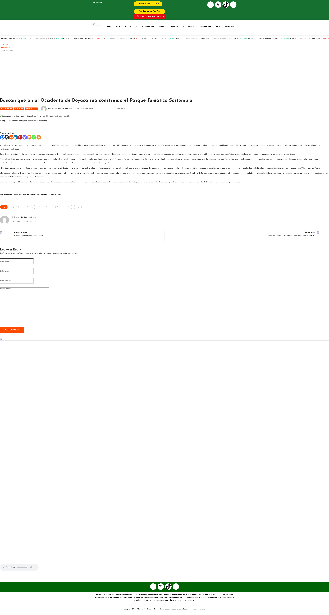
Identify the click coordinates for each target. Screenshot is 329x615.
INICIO (109, 27)
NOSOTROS (121, 27)
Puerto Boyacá (177, 27)
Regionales (31, 108)
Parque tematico (64, 207)
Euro (154, 38)
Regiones (192, 27)
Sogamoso (205, 27)
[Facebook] (210, 4)
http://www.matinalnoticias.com (24, 221)
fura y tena (26, 207)
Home (5, 45)
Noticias (19, 108)
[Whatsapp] (233, 4)
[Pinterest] (20, 137)
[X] (6, 137)
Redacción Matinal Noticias (60, 109)
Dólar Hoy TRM (6, 38)
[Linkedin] (15, 137)
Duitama (162, 27)
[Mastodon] (24, 137)
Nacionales (5, 48)
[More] (39, 137)
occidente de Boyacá (44, 207)
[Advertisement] (164, 76)
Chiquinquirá (147, 27)
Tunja (217, 27)
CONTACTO (229, 27)
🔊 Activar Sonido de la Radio (150, 16)
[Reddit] (11, 137)
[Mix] (29, 137)
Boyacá (133, 27)
